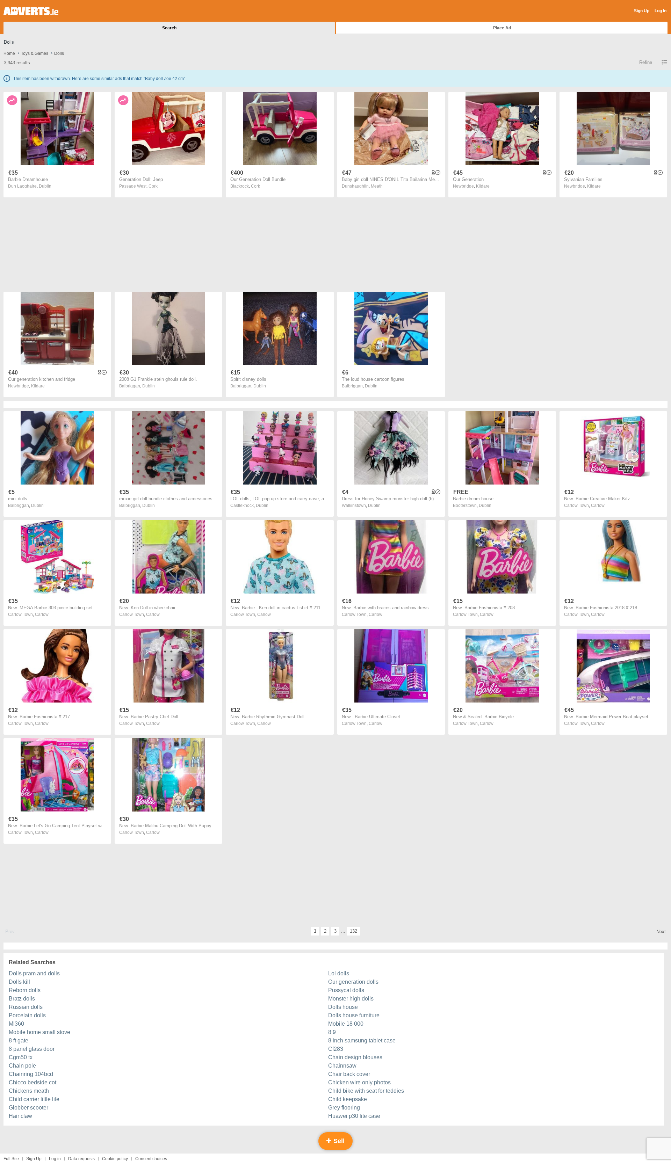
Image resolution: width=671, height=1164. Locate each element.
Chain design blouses (355, 1057)
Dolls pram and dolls (34, 973)
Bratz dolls (22, 999)
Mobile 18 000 (345, 1024)
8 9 (332, 1032)
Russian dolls (26, 1007)
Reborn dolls (25, 990)
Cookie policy (115, 1158)
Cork (153, 186)
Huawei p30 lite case (354, 1116)
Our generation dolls (353, 982)
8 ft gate (18, 1040)
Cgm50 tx (21, 1057)
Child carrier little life (34, 1099)
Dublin (45, 186)
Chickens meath (29, 1091)
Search (169, 28)
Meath (377, 186)
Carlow (598, 505)
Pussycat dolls (346, 990)
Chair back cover (349, 1074)
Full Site (11, 1158)
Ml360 (16, 1024)
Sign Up (641, 10)
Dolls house (343, 1007)
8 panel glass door (32, 1049)
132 (353, 931)
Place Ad (502, 28)
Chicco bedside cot (32, 1082)
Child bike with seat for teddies (366, 1091)
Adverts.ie (30, 11)
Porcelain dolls (27, 1015)
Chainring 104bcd (31, 1074)
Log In (660, 10)
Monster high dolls (351, 999)
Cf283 (335, 1049)
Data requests (81, 1158)
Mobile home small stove (39, 1032)
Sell (338, 1140)
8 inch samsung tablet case (362, 1040)
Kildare (483, 186)
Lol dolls (338, 973)
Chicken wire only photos (359, 1082)
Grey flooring (344, 1108)
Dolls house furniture (354, 1015)
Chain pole (22, 1066)
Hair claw (20, 1116)
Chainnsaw (342, 1066)
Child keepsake (347, 1099)
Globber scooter (28, 1108)
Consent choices (151, 1158)
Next (661, 931)
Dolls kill (19, 982)
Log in (55, 1158)
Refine (645, 62)
